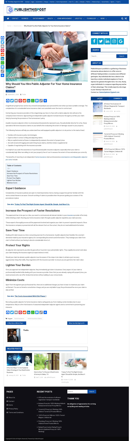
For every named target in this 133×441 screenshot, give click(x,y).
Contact (27, 2)
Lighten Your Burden (14, 180)
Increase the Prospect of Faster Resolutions (22, 173)
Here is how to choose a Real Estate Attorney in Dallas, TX (46, 373)
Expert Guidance (12, 171)
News (103, 18)
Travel (118, 2)
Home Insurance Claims (35, 318)
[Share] (2, 75)
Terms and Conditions (16, 412)
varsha (118, 111)
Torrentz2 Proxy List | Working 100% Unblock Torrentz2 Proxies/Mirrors (114, 136)
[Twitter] (2, 42)
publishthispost (50, 377)
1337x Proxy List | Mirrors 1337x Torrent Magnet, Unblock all (114, 150)
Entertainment (39, 18)
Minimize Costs (12, 183)
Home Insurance (19, 318)
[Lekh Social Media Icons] (94, 41)
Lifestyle (82, 2)
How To (71, 2)
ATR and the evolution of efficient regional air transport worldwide (114, 106)
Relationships (96, 2)
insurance (70, 215)
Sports (112, 2)
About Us (12, 397)
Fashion (52, 2)
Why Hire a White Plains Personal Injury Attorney (17, 323)
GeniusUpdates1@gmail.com (109, 92)
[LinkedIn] (2, 59)
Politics (88, 2)
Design (46, 2)
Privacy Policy (13, 409)
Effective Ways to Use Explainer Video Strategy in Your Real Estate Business (18, 370)
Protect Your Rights (13, 178)
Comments (118, 98)
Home (11, 405)
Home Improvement (61, 2)
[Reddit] (2, 54)
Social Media (105, 2)
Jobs (76, 2)
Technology (91, 18)
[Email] (2, 46)
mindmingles (65, 382)
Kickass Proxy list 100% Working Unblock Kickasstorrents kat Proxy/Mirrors (112, 120)
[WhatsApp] (2, 63)
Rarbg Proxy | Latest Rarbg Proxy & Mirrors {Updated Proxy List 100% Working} (49, 429)
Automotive (39, 2)
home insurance (40, 157)
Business (25, 18)
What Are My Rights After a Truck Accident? (78, 323)
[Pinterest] (2, 50)
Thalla (24, 94)
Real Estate (10, 91)
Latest (100, 98)
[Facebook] (2, 38)
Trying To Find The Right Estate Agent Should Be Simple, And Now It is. (73, 374)
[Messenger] (2, 67)
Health (50, 18)
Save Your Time (12, 176)
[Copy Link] (2, 71)
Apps (32, 2)
